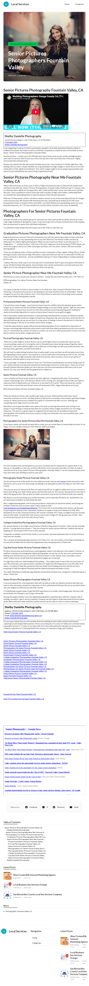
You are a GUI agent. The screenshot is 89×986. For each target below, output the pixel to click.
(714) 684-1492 (11, 142)
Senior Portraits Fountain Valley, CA (17, 676)
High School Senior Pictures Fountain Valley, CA (22, 632)
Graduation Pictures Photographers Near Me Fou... (26, 837)
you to (63, 481)
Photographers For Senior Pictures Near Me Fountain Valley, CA (28, 669)
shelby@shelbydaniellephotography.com (26, 615)
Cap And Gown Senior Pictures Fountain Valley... (26, 855)
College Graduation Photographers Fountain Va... (27, 853)
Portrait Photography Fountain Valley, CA (24, 844)
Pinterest (61, 807)
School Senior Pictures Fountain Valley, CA (20, 643)
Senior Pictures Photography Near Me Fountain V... (25, 832)
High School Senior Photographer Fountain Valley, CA (24, 678)
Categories (79, 4)
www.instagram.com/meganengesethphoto (20, 508)
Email (76, 807)
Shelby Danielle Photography (16, 144)
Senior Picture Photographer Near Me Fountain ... (26, 839)
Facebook (33, 807)
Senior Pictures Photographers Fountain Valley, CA (23, 641)
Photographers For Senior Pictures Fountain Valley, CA (24, 648)
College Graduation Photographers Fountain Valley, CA (25, 657)
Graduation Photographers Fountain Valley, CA (21, 659)
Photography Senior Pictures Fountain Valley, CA (27, 851)
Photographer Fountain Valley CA (23, 44)
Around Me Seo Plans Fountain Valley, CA (19, 694)
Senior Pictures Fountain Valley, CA (21, 846)
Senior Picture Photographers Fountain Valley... (26, 858)
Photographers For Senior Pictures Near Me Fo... (26, 848)
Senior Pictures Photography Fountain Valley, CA (23, 828)
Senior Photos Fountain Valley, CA (16, 645)
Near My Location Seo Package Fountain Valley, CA (23, 699)
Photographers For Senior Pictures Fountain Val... (25, 835)
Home (67, 4)
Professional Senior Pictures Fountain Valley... (25, 842)
